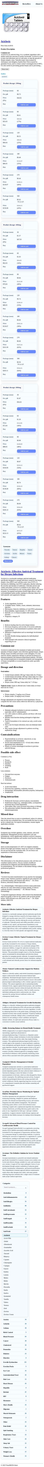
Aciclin (15, 553)
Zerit (5, 1308)
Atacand (6, 1253)
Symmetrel (7, 1296)
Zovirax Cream (9, 1314)
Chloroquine (8, 1263)
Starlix (6, 1290)
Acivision (7, 553)
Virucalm (7, 550)
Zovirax (6, 1311)
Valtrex (6, 1302)
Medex (6, 1278)
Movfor (6, 1284)
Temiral (14, 550)
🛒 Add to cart (23, 105)
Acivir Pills (7, 1238)
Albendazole (8, 1244)
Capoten (6, 1259)
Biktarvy (6, 1256)
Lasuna (6, 1275)
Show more (5, 69)
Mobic (6, 1281)
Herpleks (22, 550)
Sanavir (30, 550)
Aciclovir (6, 41)
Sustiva (6, 1293)
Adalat (6, 1241)
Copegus (6, 1266)
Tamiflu (6, 1299)
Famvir (6, 1269)
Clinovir (14, 557)
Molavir (22, 553)
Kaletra (6, 1272)
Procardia (7, 1287)
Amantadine (8, 1247)
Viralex (29, 553)
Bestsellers (27, 4)
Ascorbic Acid (8, 1250)
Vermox (6, 1305)
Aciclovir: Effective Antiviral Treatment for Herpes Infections (22, 572)
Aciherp (6, 557)
